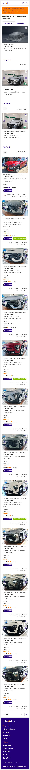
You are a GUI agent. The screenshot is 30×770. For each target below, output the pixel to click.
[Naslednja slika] (26, 78)
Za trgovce (6, 732)
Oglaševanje (6, 751)
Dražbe (5, 754)
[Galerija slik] (15, 78)
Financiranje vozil (8, 748)
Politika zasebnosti (21, 766)
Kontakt (5, 738)
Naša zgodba (7, 745)
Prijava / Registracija (9, 729)
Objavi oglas (6, 735)
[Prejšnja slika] (4, 78)
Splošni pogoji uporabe (9, 766)
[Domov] (7, 3)
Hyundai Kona (8, 23)
